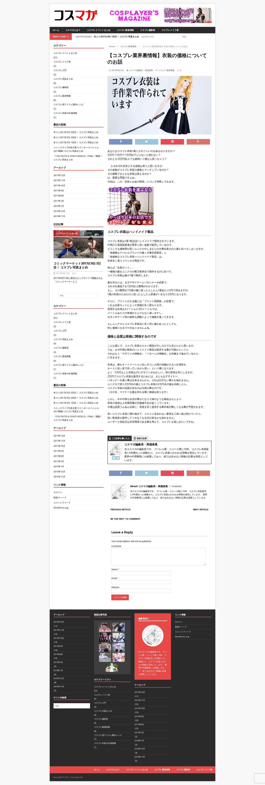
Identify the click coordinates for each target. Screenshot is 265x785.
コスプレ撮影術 (147, 30)
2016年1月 (59, 205)
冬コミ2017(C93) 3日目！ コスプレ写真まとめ (76, 132)
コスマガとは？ (73, 30)
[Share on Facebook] (120, 142)
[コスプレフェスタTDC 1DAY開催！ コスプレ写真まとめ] (118, 657)
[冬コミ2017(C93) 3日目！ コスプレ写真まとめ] (105, 627)
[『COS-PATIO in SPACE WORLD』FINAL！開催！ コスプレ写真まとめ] (105, 647)
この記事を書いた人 (121, 438)
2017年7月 (59, 200)
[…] (75, 281)
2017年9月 (59, 190)
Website (115, 587)
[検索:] (196, 36)
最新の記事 (142, 438)
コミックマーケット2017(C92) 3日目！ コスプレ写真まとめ (77, 265)
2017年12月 (59, 175)
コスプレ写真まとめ (63, 78)
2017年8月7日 (117, 70)
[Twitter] (114, 458)
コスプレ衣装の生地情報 (65, 113)
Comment (116, 546)
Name (114, 569)
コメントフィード (62, 502)
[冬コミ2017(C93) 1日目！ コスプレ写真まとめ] (105, 637)
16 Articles (176, 486)
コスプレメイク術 (170, 30)
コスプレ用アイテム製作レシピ (69, 104)
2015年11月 (59, 216)
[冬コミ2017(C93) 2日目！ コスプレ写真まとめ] (118, 627)
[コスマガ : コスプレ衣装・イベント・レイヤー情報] (76, 15)
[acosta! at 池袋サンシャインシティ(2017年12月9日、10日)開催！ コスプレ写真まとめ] (105, 657)
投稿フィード (60, 497)
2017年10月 (59, 185)
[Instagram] (118, 458)
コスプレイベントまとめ (98, 30)
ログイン (58, 492)
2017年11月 (59, 180)
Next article (200, 509)
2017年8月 (59, 195)
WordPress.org (61, 507)
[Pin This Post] (172, 142)
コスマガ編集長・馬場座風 (141, 70)
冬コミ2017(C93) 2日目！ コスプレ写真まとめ (76, 137)
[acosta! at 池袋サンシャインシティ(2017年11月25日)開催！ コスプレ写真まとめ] (112, 667)
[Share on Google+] (198, 142)
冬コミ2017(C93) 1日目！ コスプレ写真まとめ (76, 142)
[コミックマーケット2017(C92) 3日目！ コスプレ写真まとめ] (79, 256)
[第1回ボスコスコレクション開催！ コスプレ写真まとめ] (118, 647)
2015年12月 (59, 211)
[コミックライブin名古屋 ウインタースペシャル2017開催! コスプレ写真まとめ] (118, 637)
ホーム (56, 30)
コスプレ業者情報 (125, 30)
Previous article (121, 509)
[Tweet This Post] (146, 142)
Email (114, 578)
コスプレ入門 (60, 70)
